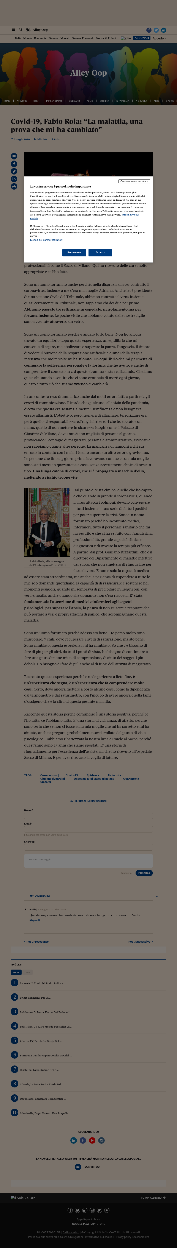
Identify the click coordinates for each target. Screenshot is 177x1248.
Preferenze (74, 252)
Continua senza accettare (134, 181)
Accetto (100, 252)
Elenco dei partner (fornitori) (46, 240)
